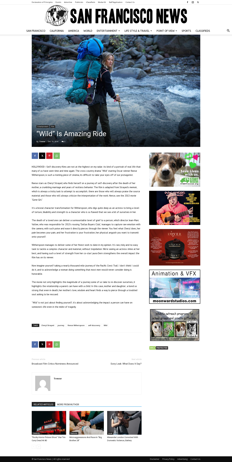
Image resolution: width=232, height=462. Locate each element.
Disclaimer (154, 459)
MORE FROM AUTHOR (68, 404)
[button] (228, 31)
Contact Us (129, 2)
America (73, 30)
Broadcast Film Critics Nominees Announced (55, 363)
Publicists (79, 2)
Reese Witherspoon (76, 325)
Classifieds (203, 30)
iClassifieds (90, 2)
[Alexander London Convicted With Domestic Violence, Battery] (124, 423)
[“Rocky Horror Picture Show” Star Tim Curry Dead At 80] (49, 423)
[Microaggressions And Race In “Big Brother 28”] (86, 423)
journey (61, 325)
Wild (105, 325)
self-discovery (94, 325)
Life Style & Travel (137, 30)
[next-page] (39, 447)
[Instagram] (192, 2)
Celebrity (36, 433)
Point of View (166, 30)
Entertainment (107, 30)
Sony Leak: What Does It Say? (126, 363)
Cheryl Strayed (47, 325)
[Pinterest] (49, 156)
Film (52, 126)
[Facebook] (187, 2)
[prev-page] (34, 447)
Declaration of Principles (42, 2)
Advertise (68, 2)
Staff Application (115, 2)
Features (73, 433)
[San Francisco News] (116, 16)
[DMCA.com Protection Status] (158, 348)
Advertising (182, 459)
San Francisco (35, 30)
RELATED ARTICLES (43, 404)
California (57, 30)
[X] (198, 2)
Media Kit (102, 2)
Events (58, 2)
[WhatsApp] (57, 156)
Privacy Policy (168, 459)
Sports (186, 30)
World (87, 30)
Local (110, 433)
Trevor (42, 141)
